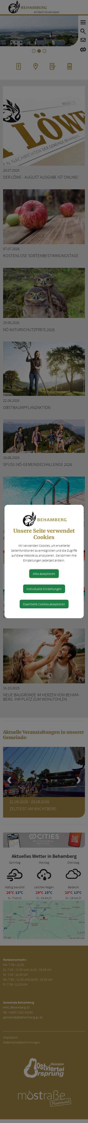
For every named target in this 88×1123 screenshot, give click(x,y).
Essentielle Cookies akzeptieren (44, 604)
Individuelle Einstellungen (44, 589)
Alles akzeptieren (44, 574)
